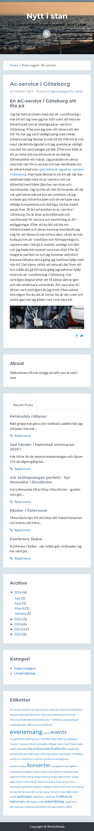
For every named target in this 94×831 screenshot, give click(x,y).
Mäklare (38, 786)
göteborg (72, 739)
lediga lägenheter (61, 776)
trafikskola (50, 796)
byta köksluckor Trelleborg (47, 719)
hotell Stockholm (19, 748)
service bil (15, 791)
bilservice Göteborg (51, 714)
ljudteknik (27, 786)
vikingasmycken (56, 806)
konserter (38, 765)
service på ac (43, 791)
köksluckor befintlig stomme (43, 753)
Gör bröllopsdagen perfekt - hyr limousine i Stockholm (40, 480)
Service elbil (28, 791)
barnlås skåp (47, 709)
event (46, 733)
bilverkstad (69, 714)
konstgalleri (57, 766)
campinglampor (18, 724)
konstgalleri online (31, 771)
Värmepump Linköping (22, 806)
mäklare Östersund (54, 786)
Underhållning (24, 673)
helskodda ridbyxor (46, 744)
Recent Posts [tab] (23, 405)
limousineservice (46, 781)
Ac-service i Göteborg (40, 84)
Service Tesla (57, 791)
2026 (18, 592)
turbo (41, 801)
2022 (18, 634)
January (20, 613)
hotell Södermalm (73, 744)
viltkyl (69, 806)
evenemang (26, 731)
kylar (76, 771)
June (17, 603)
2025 (18, 619)
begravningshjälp (19, 714)
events (58, 732)
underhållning (54, 801)
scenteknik (77, 786)
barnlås (35, 709)
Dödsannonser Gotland (39, 724)
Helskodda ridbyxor (28, 416)
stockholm (38, 796)
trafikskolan (30, 801)
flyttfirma (62, 739)
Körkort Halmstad (63, 771)
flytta (54, 739)
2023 (18, 629)
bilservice (35, 714)
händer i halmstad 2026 (22, 744)
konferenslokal (18, 766)
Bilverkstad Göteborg (21, 719)
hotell (60, 744)
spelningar (24, 796)
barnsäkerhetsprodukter (69, 709)
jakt (26, 753)
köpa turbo (47, 771)
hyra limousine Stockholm (47, 748)
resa (68, 786)
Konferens (16, 758)
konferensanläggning (56, 758)
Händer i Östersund (28, 510)
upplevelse (71, 801)
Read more (22, 435)
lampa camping (42, 776)
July (17, 598)
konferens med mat (33, 758)
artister (26, 709)
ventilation (41, 806)
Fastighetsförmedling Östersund (28, 739)
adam (79, 91)
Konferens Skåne (26, 539)
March (19, 608)
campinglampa (70, 719)
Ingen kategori (60, 91)
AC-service (16, 709)
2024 (18, 624)
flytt (48, 739)
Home (14, 65)
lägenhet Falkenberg (21, 776)
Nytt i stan (47, 16)
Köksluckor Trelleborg (71, 753)
